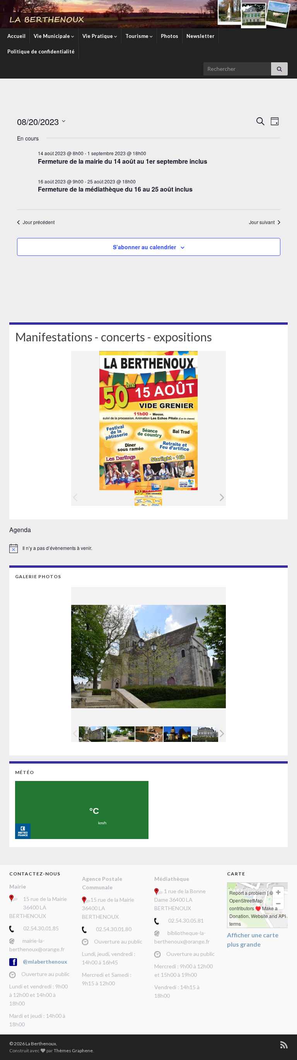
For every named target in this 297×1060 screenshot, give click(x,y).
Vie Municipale (52, 36)
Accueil (16, 36)
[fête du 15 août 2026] (148, 497)
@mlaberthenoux (45, 961)
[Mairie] (205, 734)
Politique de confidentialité (41, 51)
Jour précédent (39, 222)
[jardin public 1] (121, 734)
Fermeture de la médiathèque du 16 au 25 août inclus (115, 189)
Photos (169, 36)
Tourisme (137, 36)
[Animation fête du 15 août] (149, 734)
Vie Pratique (98, 36)
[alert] (148, 548)
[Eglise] (177, 734)
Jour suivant (262, 222)
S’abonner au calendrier (144, 247)
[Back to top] (279, 1042)
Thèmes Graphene (73, 1050)
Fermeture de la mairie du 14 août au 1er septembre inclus (122, 161)
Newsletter (200, 36)
